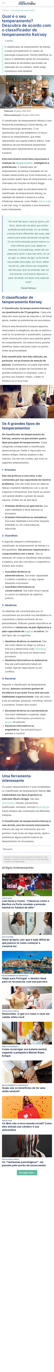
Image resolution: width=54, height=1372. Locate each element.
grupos (8, 722)
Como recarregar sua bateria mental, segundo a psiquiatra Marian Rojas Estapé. (24, 1052)
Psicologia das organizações (23, 10)
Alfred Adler (45, 201)
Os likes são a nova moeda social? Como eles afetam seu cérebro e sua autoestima (27, 1126)
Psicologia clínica (10, 1011)
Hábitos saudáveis (10, 1046)
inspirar (28, 631)
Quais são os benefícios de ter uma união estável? (23, 1089)
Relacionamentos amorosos (15, 976)
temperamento (24, 163)
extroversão (8, 803)
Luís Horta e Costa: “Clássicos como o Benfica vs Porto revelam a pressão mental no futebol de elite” (25, 904)
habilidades (40, 649)
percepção (43, 807)
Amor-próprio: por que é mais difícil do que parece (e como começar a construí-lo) (26, 943)
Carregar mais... (27, 1172)
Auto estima (7, 937)
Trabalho (5, 10)
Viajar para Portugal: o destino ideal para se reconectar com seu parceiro (24, 980)
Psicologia (7, 898)
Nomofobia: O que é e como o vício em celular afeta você (25, 1015)
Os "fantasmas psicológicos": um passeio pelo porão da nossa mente (24, 1164)
